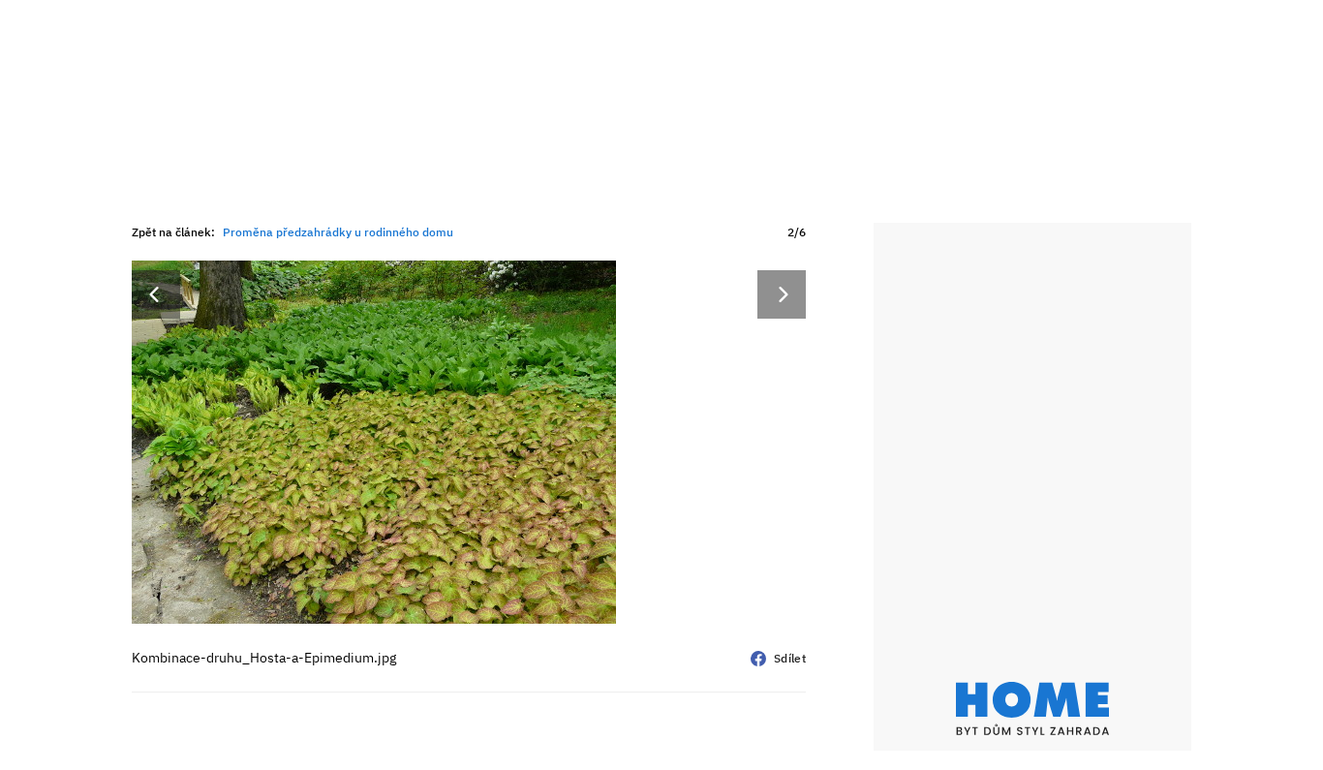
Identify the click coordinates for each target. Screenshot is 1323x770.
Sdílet (790, 658)
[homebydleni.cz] (1032, 708)
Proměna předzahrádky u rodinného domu (338, 232)
